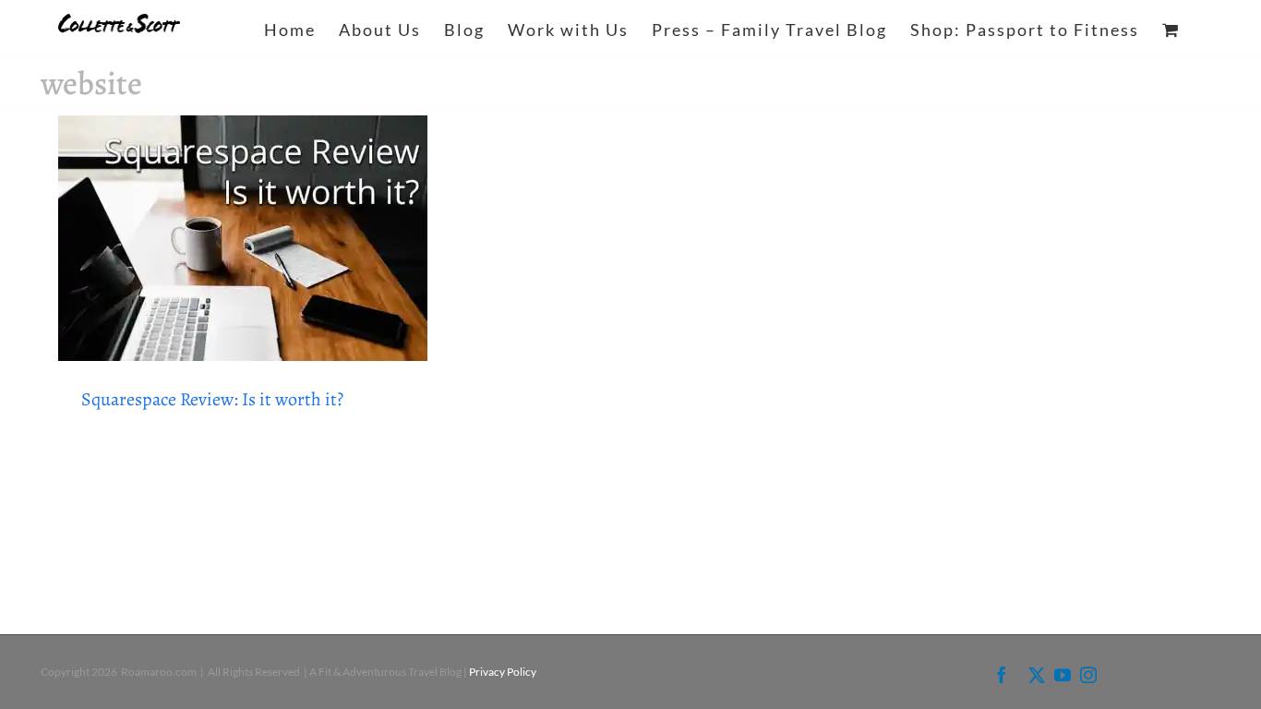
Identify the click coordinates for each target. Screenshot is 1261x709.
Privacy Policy (502, 672)
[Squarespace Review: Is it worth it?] (242, 238)
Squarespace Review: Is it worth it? (212, 399)
